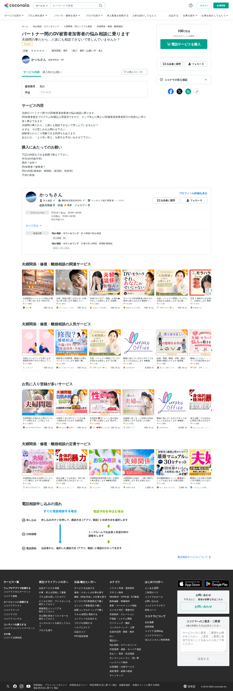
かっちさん (51, 194)
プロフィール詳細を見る (193, 193)
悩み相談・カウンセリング (46, 26)
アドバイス (46, 92)
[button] (184, 79)
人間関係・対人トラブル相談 (78, 26)
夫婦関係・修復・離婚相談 (110, 26)
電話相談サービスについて (193, 557)
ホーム (25, 26)
